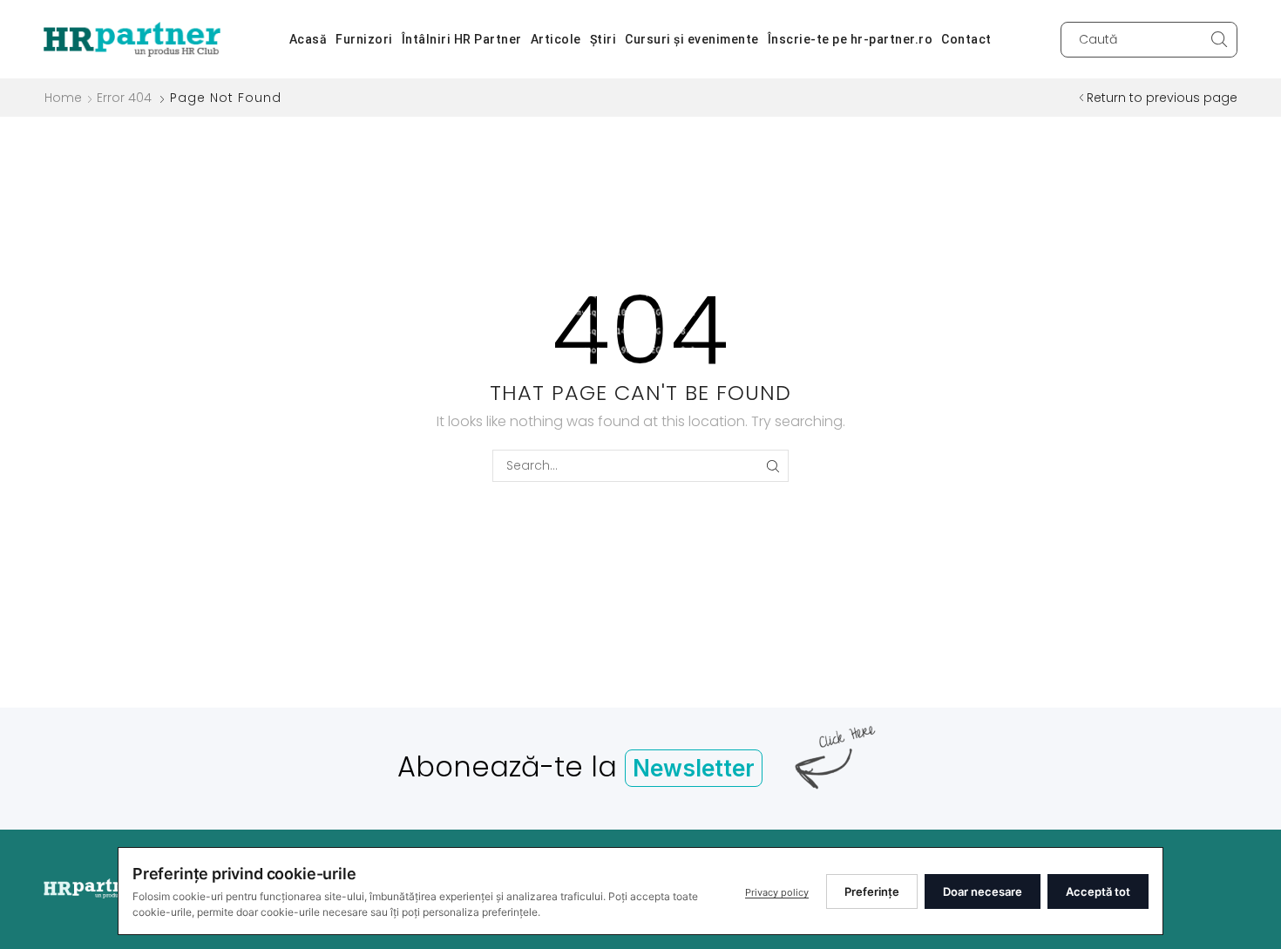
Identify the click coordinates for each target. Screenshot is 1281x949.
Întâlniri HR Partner (462, 39)
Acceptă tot (1098, 891)
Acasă (308, 39)
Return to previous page (1162, 97)
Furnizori (364, 39)
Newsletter (694, 768)
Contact (966, 39)
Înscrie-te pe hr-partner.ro (850, 39)
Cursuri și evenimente (692, 39)
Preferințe (871, 891)
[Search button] (1220, 40)
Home (63, 97)
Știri (603, 39)
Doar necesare (982, 891)
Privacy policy (777, 892)
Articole (556, 39)
